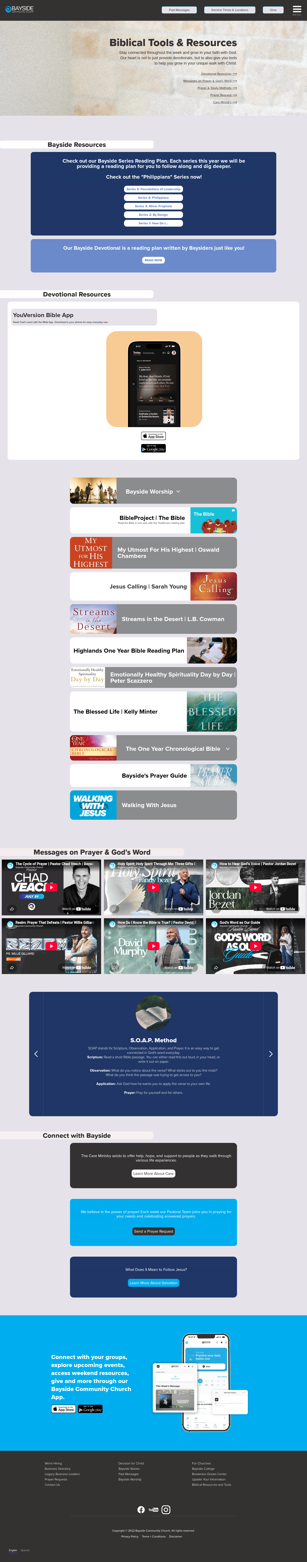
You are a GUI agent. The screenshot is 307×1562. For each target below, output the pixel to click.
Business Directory (58, 1468)
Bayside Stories (129, 1468)
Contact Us (52, 1484)
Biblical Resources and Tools (211, 1484)
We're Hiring (53, 1463)
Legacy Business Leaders (62, 1474)
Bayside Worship (130, 1479)
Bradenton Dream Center (209, 1474)
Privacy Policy (129, 1536)
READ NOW (153, 260)
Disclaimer (175, 1536)
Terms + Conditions (154, 1536)
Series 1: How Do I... (153, 223)
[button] (297, 10)
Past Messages (179, 10)
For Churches (201, 1463)
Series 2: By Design (153, 214)
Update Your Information (208, 1479)
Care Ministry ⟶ (225, 102)
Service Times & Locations (229, 10)
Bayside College (203, 1468)
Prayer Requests (56, 1479)
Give (273, 10)
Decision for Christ (131, 1463)
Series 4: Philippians (153, 197)
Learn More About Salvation (153, 1283)
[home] (19, 9)
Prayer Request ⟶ (223, 95)
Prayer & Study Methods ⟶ (217, 88)
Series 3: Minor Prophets (153, 206)
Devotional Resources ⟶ (219, 73)
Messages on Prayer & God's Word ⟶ (210, 81)
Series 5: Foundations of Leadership (153, 189)
